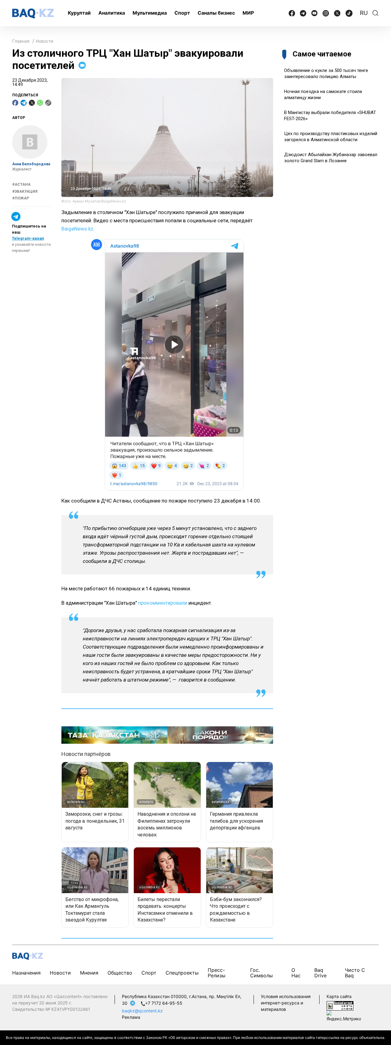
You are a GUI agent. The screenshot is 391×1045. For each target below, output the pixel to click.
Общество (120, 973)
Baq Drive (320, 972)
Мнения (89, 973)
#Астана (21, 185)
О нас (296, 972)
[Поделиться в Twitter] (32, 103)
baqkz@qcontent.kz (142, 1010)
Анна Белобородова (31, 164)
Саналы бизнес (216, 13)
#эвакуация (25, 191)
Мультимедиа (150, 13)
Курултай (79, 13)
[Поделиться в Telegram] (23, 103)
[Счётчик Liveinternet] (340, 1005)
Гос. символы (261, 972)
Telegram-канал (28, 238)
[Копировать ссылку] (48, 103)
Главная (20, 41)
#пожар (20, 198)
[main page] (33, 14)
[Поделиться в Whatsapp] (40, 103)
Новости (44, 41)
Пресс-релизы (216, 972)
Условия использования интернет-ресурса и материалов (286, 1003)
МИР (248, 13)
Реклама (131, 1017)
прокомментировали (162, 603)
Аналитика (111, 13)
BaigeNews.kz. (78, 229)
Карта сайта (339, 996)
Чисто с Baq (355, 972)
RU (364, 13)
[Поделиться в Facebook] (15, 103)
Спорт (182, 13)
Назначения (26, 973)
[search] (375, 13)
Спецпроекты (182, 973)
